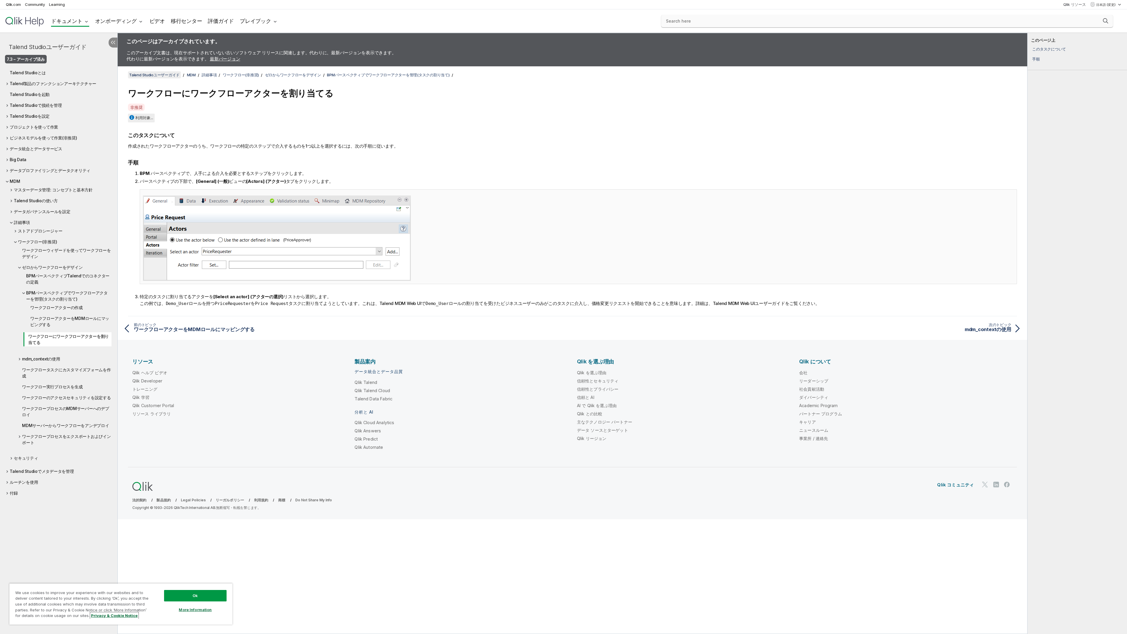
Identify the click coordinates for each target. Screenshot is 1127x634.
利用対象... (144, 117)
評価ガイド (221, 21)
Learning (57, 4)
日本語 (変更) (1106, 5)
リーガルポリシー (230, 500)
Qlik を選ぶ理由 (592, 372)
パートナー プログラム (820, 413)
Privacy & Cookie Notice (114, 615)
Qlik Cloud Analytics (374, 422)
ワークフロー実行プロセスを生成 (52, 386)
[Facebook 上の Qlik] (1007, 484)
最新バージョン (225, 59)
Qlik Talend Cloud (372, 390)
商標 (281, 500)
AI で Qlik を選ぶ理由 (597, 405)
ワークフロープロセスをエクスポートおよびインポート (66, 439)
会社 (803, 372)
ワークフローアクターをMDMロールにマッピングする (69, 321)
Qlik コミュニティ (955, 485)
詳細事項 (22, 222)
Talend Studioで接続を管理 (36, 105)
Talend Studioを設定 (30, 116)
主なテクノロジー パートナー (604, 421)
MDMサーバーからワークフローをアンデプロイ (65, 425)
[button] (1105, 21)
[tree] (59, 281)
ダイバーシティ (813, 397)
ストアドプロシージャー (40, 230)
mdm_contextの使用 (41, 358)
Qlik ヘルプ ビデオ (149, 372)
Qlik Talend (366, 382)
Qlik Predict (366, 438)
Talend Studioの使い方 (36, 200)
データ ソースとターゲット (602, 430)
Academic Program (818, 405)
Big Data (18, 159)
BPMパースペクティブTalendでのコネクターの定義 (67, 278)
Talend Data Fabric (373, 398)
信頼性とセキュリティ (598, 380)
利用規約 (261, 500)
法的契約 (139, 500)
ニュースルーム (813, 430)
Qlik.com (13, 4)
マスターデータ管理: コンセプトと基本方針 (53, 189)
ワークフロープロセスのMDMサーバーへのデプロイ (65, 411)
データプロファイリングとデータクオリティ (50, 170)
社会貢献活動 (811, 389)
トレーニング (144, 389)
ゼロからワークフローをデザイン (52, 267)
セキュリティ (26, 458)
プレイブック (255, 21)
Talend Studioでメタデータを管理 (42, 471)
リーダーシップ (813, 380)
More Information (195, 609)
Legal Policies (193, 500)
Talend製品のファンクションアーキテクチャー (53, 83)
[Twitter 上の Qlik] (985, 484)
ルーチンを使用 (24, 482)
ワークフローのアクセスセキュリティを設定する (66, 397)
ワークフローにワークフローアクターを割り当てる (68, 339)
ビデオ (157, 21)
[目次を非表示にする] (113, 43)
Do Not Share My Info (313, 500)
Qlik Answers (368, 430)
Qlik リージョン (592, 438)
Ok (195, 595)
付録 (14, 492)
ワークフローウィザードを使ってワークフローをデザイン (66, 253)
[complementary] (1077, 333)
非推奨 (136, 107)
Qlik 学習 (140, 397)
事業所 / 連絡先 (813, 438)
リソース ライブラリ (151, 413)
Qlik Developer (147, 380)
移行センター (186, 21)
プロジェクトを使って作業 (34, 126)
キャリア (807, 421)
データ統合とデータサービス (36, 148)
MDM (15, 181)
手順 (1036, 59)
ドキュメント (66, 21)
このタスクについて (1049, 49)
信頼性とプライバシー (598, 389)
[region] (120, 604)
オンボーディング (116, 21)
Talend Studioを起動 (30, 94)
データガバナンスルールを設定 (42, 211)
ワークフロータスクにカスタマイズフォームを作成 (66, 372)
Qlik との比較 (589, 413)
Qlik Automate (369, 447)
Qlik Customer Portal (153, 405)
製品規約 (163, 500)
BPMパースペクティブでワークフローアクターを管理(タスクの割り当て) (67, 295)
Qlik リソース (1074, 4)
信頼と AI (585, 397)
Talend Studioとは (27, 72)
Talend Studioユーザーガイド (48, 46)
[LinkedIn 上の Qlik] (996, 484)
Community (35, 4)
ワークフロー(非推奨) (37, 241)
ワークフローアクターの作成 (56, 307)
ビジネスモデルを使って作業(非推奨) (43, 137)
